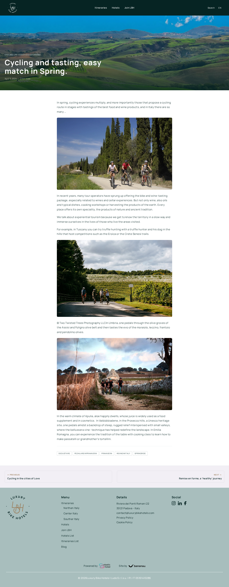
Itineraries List (70, 541)
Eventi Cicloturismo (30, 55)
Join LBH (129, 7)
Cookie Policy (125, 522)
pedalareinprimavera (85, 453)
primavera (106, 453)
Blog (64, 546)
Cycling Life (11, 55)
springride (140, 453)
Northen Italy (71, 508)
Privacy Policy (125, 517)
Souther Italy (71, 519)
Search (211, 7)
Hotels (115, 7)
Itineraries (101, 7)
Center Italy (71, 513)
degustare (64, 453)
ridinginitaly (123, 453)
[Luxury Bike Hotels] (51, 8)
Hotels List (67, 535)
